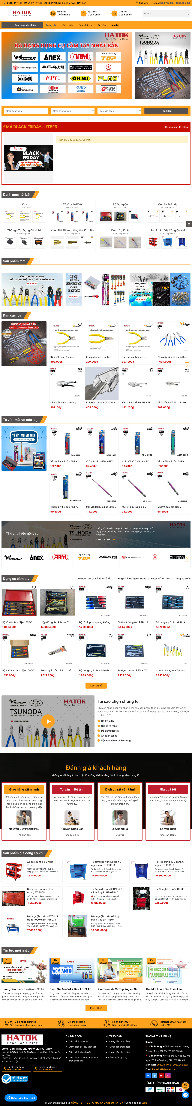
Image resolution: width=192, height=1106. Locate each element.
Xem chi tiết (104, 539)
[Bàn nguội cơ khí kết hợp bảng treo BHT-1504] (77, 926)
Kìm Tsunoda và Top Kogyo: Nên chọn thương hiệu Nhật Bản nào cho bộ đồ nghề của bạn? (119, 989)
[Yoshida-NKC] (131, 557)
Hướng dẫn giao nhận (119, 1052)
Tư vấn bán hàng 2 (48, 1068)
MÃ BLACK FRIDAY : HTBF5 (31, 126)
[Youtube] (161, 1075)
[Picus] (178, 557)
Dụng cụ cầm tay (16, 579)
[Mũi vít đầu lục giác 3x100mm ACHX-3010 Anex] (137, 487)
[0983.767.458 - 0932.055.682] (171, 3)
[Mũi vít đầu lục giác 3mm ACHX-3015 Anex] (101, 487)
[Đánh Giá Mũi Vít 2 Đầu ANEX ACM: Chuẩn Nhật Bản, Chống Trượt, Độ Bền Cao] (72, 971)
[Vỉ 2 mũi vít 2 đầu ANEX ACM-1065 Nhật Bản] (101, 442)
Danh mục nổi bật (16, 194)
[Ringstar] (155, 557)
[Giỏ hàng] (121, 13)
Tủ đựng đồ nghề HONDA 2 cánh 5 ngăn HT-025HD (106, 891)
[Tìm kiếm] (187, 13)
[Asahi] (108, 557)
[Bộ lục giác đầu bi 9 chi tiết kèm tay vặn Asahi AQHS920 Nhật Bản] (57, 650)
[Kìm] (24, 213)
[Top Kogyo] (84, 557)
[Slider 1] (67, 65)
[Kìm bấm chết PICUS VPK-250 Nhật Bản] (137, 383)
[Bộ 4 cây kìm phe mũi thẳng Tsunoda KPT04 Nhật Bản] (173, 338)
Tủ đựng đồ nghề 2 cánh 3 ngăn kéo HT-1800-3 (106, 863)
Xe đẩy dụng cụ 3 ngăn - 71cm (41, 863)
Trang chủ (51, 25)
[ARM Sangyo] (60, 557)
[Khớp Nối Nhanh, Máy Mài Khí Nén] (72, 239)
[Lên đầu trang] (186, 1078)
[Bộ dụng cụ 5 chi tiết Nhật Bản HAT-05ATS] (172, 602)
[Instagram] (168, 1075)
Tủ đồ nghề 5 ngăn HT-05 (169, 889)
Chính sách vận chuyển (80, 1052)
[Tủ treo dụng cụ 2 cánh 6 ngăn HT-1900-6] (141, 871)
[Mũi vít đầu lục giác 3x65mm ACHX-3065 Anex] (173, 487)
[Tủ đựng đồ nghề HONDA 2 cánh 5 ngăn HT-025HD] (77, 898)
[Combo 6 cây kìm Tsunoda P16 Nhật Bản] (172, 650)
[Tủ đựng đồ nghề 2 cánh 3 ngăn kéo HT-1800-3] (77, 871)
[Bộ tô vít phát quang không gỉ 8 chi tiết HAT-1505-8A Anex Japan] (96, 602)
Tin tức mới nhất (16, 950)
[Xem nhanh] (75, 358)
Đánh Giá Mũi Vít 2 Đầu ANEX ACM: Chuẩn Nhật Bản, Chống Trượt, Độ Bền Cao (72, 989)
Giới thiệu (68, 25)
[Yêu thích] (91, 13)
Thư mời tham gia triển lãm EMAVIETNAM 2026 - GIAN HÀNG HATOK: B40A (167, 989)
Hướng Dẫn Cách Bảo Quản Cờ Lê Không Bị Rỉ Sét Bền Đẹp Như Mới (23, 989)
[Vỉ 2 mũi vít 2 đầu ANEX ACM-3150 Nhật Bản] (173, 442)
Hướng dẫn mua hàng (119, 1041)
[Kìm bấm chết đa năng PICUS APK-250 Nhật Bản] (66, 383)
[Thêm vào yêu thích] (80, 324)
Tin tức (102, 25)
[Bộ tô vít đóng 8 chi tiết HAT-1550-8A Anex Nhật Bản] (134, 602)
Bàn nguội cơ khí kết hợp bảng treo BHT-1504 (105, 918)
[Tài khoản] (141, 3)
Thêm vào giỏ (63, 358)
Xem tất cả (96, 685)
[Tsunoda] (13, 557)
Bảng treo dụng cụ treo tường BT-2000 (40, 891)
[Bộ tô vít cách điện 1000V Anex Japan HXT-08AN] (19, 602)
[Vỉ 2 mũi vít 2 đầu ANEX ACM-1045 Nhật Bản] (137, 442)
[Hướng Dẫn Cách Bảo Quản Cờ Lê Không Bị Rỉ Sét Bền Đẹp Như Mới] (24, 971)
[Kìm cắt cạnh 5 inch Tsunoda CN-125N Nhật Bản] (101, 338)
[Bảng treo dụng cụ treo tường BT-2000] (13, 898)
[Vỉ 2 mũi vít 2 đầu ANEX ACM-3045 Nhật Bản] (66, 487)
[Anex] (37, 557)
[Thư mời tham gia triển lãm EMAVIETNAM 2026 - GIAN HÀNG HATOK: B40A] (168, 971)
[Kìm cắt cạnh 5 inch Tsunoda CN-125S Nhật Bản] (66, 338)
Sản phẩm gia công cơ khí (23, 853)
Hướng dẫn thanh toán (119, 1046)
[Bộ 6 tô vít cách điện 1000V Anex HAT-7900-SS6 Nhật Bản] (19, 650)
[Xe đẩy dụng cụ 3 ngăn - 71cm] (13, 871)
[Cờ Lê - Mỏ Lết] (167, 213)
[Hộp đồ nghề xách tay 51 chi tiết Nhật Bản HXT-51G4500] (57, 602)
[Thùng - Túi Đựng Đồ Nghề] (24, 239)
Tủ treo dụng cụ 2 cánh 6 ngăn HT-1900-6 (169, 863)
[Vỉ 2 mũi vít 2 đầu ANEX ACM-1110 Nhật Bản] (66, 442)
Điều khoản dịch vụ (117, 1057)
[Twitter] (154, 1075)
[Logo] (22, 13)
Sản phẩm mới (14, 261)
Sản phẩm (85, 25)
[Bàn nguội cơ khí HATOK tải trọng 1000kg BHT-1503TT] (13, 926)
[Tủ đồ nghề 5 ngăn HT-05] (141, 898)
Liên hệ (115, 25)
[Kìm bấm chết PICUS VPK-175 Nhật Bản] (173, 383)
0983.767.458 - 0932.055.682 (172, 1064)
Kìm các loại (12, 315)
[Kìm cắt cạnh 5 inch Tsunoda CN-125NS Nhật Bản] (137, 338)
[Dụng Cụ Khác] (120, 239)
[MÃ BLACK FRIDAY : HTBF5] (28, 158)
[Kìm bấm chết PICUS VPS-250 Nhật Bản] (101, 383)
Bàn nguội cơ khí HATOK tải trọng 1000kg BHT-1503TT (42, 918)
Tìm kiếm (166, 110)
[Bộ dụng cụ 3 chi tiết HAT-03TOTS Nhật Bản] (134, 650)
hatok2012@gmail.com (164, 1069)
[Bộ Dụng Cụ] (120, 213)
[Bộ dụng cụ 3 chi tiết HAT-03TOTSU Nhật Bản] (96, 650)
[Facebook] (148, 1075)
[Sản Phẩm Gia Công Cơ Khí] (167, 239)
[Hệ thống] (60, 13)
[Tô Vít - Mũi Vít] (72, 213)
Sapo (144, 1102)
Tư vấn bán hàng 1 (16, 1068)
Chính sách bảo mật (78, 1041)
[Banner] (162, 48)
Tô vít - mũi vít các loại (20, 420)
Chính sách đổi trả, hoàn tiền (82, 1046)
